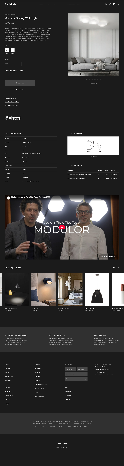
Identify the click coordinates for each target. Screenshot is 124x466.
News (56, 4)
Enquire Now (20, 83)
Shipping (37, 376)
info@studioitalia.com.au (102, 369)
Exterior (7, 400)
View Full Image (93, 156)
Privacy (37, 392)
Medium (7, 53)
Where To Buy (9, 376)
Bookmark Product (10, 98)
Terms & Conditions (41, 384)
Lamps (7, 404)
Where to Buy (71, 4)
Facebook (68, 395)
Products (41, 4)
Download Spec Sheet (11, 105)
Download (114, 174)
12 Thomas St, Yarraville (102, 367)
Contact (80, 4)
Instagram (68, 391)
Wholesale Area (39, 396)
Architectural (9, 395)
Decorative (13, 14)
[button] (86, 79)
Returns (37, 380)
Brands (50, 4)
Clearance (8, 380)
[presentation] (114, 267)
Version (7, 59)
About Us (62, 4)
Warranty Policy (39, 388)
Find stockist (20, 89)
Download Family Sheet (12, 102)
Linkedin (67, 399)
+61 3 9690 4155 (100, 372)
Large (12, 53)
